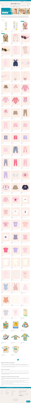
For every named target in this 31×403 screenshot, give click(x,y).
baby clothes (18, 380)
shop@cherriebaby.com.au (14, 384)
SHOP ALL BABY (5, 12)
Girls (1, 392)
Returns (12, 392)
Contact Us (12, 395)
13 (16, 359)
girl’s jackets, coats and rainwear (15, 366)
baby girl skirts (7, 380)
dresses (10, 366)
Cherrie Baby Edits (7, 392)
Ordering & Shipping (13, 391)
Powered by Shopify (15, 400)
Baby (1, 391)
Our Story (6, 391)
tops (6, 366)
